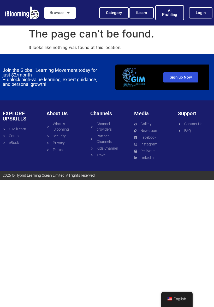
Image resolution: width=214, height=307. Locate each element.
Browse (57, 12)
